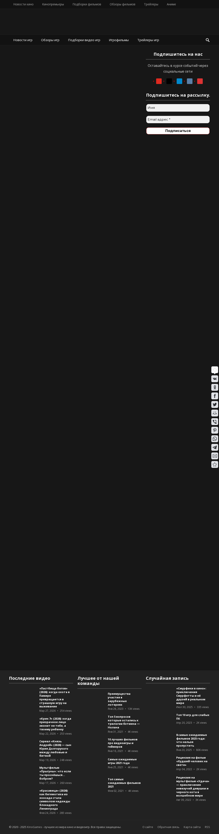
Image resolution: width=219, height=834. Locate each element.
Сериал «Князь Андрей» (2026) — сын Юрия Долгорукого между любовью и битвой (55, 748)
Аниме (171, 4)
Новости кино (23, 4)
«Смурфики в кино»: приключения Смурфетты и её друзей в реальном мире (191, 695)
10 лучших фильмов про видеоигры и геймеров (123, 743)
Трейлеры (151, 4)
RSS (207, 827)
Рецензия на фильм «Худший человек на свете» (191, 761)
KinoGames (34, 827)
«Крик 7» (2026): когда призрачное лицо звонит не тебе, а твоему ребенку (55, 724)
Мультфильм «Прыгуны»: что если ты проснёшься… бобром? (55, 773)
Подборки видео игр (84, 40)
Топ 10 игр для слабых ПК (192, 716)
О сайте (147, 827)
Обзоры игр (50, 40)
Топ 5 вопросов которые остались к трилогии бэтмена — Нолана (124, 722)
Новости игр (23, 40)
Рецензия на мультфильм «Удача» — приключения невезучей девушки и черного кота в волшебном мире (192, 786)
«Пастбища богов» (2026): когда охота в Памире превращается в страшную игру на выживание (54, 697)
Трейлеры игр (148, 40)
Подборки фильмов (87, 4)
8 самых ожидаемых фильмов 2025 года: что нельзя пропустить (191, 740)
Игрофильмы (119, 40)
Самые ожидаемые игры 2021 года (122, 761)
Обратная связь (168, 827)
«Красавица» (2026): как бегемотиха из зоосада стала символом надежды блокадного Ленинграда (54, 799)
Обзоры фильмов (122, 4)
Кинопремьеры (53, 4)
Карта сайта (192, 827)
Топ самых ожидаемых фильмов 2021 (124, 782)
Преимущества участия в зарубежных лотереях (119, 699)
